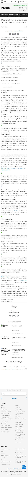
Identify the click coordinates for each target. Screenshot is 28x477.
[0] (21, 2)
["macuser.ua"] (5, 8)
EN (15, 1)
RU (12, 1)
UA (13, 1)
